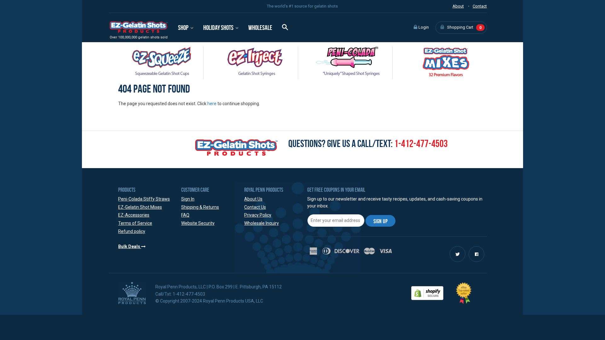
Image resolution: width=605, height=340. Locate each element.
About (458, 6)
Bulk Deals (129, 246)
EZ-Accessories (133, 215)
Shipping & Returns (200, 207)
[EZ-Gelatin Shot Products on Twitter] (457, 254)
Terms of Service (135, 223)
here (211, 103)
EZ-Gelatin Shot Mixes (140, 207)
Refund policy (131, 231)
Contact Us (255, 207)
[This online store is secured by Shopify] (427, 292)
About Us (253, 198)
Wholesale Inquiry (261, 223)
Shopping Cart (463, 27)
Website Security (198, 223)
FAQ (185, 215)
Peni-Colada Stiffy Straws (144, 198)
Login (423, 27)
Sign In (187, 198)
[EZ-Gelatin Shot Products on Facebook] (476, 254)
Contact (480, 6)
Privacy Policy (257, 215)
